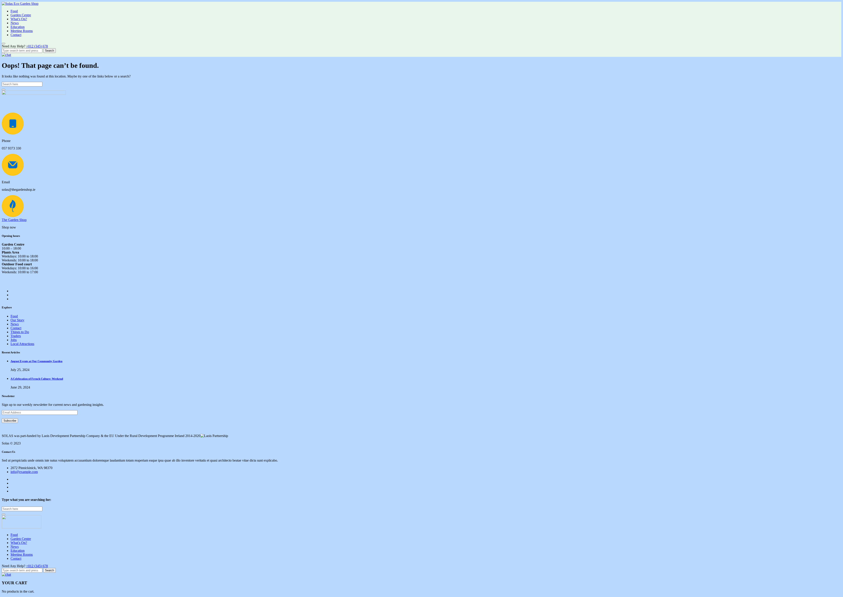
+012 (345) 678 (37, 46)
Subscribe (10, 420)
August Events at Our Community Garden (36, 361)
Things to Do (20, 332)
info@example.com (24, 472)
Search (49, 50)
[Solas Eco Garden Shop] (20, 3)
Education (18, 27)
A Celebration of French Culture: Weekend (37, 378)
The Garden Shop (14, 220)
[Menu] (3, 43)
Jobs (14, 340)
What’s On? (19, 19)
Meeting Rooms (22, 31)
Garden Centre (21, 15)
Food (14, 11)
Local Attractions (22, 344)
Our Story (17, 320)
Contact (16, 35)
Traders (16, 336)
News (15, 23)
